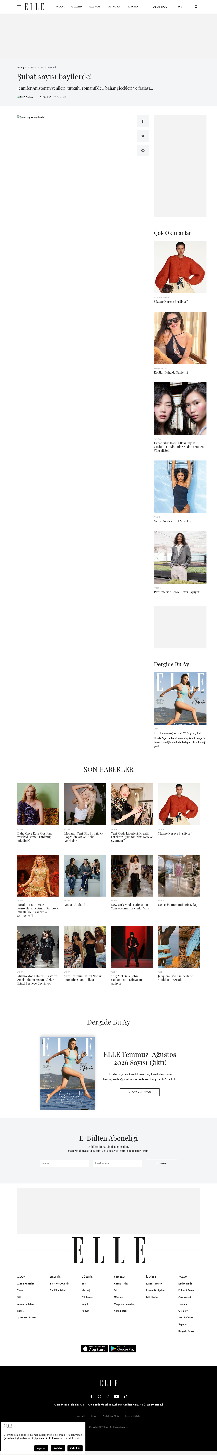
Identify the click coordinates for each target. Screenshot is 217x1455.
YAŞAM (182, 1277)
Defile (20, 1310)
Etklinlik (55, 1277)
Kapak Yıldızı (121, 1283)
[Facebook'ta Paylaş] (143, 121)
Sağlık (85, 1304)
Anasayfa (21, 67)
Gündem (118, 1297)
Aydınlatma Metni (111, 1416)
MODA (60, 6)
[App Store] (94, 1348)
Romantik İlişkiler (155, 1290)
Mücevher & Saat (26, 1317)
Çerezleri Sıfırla (132, 1416)
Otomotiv (183, 1310)
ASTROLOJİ (114, 6)
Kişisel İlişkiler (154, 1283)
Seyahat (182, 1324)
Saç (84, 1283)
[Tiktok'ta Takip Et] (126, 1396)
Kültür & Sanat (186, 1290)
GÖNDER (161, 1163)
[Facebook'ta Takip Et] (92, 1396)
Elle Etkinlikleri (58, 1290)
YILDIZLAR (119, 1277)
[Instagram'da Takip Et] (107, 1396)
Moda (33, 67)
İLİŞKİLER (133, 6)
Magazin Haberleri (124, 1304)
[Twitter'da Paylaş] (143, 136)
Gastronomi (184, 1297)
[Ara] (196, 6)
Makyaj (86, 1290)
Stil (19, 1297)
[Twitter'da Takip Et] (99, 1396)
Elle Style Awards (59, 1283)
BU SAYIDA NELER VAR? (140, 1092)
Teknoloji (183, 1304)
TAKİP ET (178, 6)
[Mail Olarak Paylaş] (143, 150)
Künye (94, 1416)
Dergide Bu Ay (186, 1331)
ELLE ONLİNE (45, 97)
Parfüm (85, 1310)
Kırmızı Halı (120, 1310)
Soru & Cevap (185, 1317)
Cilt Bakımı (87, 1297)
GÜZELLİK (77, 6)
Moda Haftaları (25, 1304)
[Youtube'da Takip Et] (117, 1396)
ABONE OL (160, 6)
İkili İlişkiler (152, 1297)
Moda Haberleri (48, 67)
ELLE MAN (95, 6)
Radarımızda (185, 1283)
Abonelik (81, 1416)
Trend (20, 1290)
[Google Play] (122, 1348)
